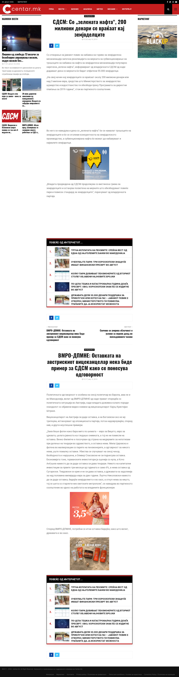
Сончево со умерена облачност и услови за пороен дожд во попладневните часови (116, 333)
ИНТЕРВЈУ (127, 9)
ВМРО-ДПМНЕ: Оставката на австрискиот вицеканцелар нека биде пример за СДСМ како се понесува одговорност (65, 335)
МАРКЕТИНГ (22, 2)
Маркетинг (60, 674)
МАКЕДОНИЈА (89, 16)
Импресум (50, 674)
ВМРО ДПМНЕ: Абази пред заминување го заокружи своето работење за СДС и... (30, 129)
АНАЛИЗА (87, 9)
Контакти (70, 674)
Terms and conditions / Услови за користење (125, 674)
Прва (51, 9)
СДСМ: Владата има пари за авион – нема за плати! (11, 96)
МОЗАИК (111, 9)
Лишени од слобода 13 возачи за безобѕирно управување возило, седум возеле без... (20, 57)
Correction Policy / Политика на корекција (159, 674)
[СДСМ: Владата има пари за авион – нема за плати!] (11, 84)
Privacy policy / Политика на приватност (91, 674)
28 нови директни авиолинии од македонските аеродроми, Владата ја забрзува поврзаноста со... (31, 99)
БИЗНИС (75, 9)
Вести (61, 9)
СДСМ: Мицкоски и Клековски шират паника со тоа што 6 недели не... (10, 129)
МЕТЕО (100, 9)
